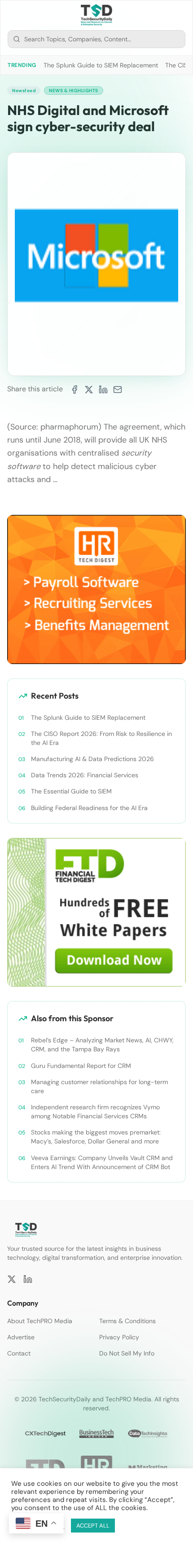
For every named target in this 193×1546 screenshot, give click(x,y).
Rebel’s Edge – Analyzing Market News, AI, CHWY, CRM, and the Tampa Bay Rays (102, 1044)
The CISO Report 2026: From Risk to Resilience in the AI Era (101, 738)
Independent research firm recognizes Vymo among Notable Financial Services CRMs (95, 1111)
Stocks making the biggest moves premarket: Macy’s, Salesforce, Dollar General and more (96, 1136)
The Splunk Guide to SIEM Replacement (101, 65)
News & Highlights (73, 90)
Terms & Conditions (127, 1321)
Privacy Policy (119, 1337)
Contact (19, 1353)
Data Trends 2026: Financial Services (84, 775)
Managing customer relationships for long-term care (99, 1086)
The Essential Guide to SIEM (71, 791)
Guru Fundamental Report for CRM (81, 1066)
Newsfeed (23, 90)
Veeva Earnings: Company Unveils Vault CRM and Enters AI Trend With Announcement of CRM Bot (102, 1162)
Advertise (21, 1337)
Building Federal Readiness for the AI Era (89, 808)
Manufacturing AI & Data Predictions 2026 (92, 759)
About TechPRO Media (39, 1321)
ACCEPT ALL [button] (93, 1525)
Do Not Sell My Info (126, 1353)
